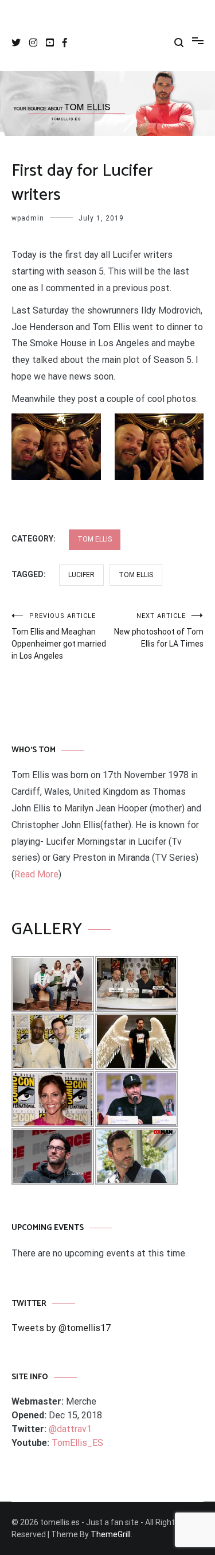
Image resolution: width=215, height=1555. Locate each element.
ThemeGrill (111, 1534)
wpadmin (27, 218)
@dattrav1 (70, 1429)
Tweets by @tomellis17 (61, 1327)
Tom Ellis (94, 539)
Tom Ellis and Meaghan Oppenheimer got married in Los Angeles (58, 636)
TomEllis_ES (77, 1442)
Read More (36, 874)
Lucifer (81, 575)
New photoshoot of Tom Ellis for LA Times (159, 630)
